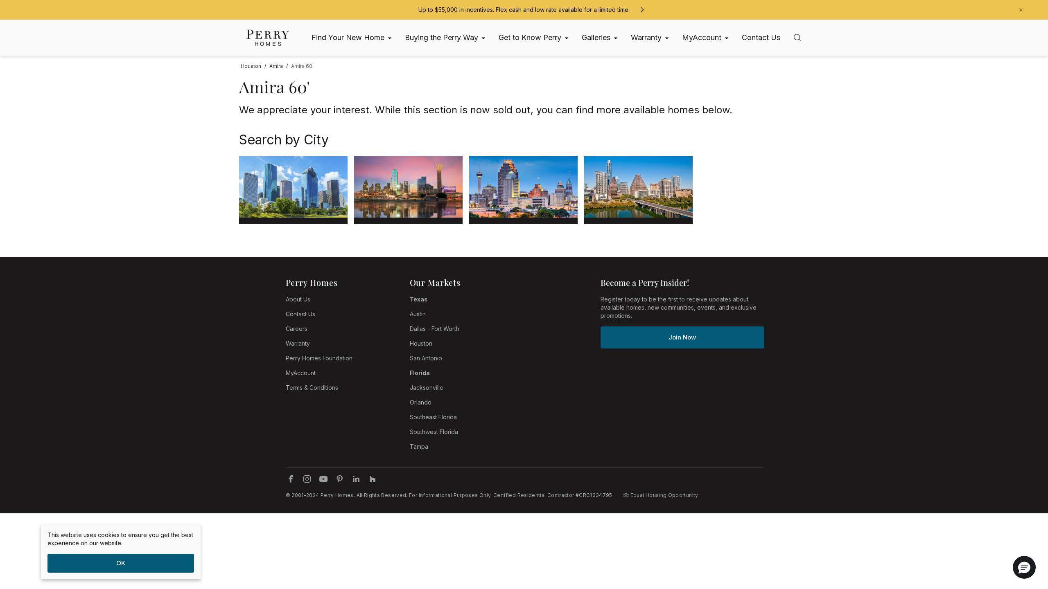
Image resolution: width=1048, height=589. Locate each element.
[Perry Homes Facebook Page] (291, 479)
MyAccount (301, 372)
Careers (296, 328)
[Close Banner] (1021, 9)
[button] (1024, 567)
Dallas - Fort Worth (434, 328)
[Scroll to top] (1023, 538)
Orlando (420, 402)
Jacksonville (426, 387)
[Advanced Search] (797, 38)
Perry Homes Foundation (319, 358)
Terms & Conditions (312, 387)
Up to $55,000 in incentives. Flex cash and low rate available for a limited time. (524, 9)
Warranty (298, 343)
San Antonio (426, 358)
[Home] (267, 38)
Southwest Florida (434, 431)
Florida (420, 372)
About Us (298, 299)
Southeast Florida (433, 417)
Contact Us (300, 313)
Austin (418, 313)
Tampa (419, 446)
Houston (421, 343)
